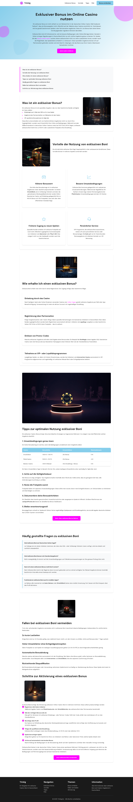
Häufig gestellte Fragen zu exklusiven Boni (36, 82)
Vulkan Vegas (71, 302)
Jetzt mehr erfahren (66, 51)
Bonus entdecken (105, 3)
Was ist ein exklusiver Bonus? (31, 70)
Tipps (87, 3)
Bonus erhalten (72, 786)
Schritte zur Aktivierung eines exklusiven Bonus (37, 88)
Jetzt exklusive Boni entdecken (66, 757)
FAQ (93, 3)
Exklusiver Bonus (70, 3)
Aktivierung (71, 790)
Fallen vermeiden (73, 788)
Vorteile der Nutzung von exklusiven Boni (35, 73)
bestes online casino (43, 38)
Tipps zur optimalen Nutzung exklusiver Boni (36, 79)
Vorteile (80, 3)
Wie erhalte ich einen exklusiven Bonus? (35, 76)
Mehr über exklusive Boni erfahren (66, 518)
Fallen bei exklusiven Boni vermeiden (34, 85)
